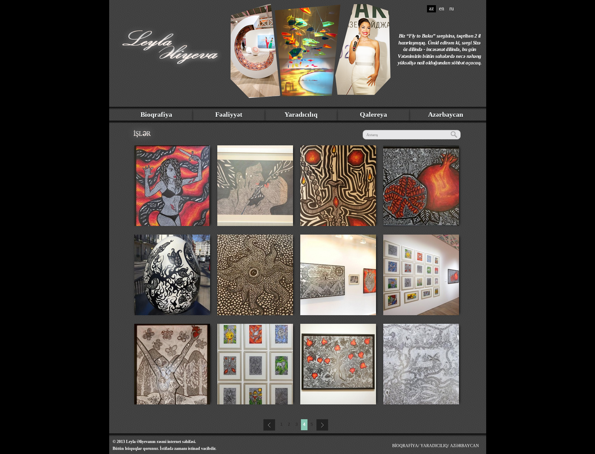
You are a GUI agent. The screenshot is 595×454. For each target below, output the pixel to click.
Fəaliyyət (228, 114)
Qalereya (373, 114)
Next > (323, 424)
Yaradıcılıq (300, 114)
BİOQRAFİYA (405, 445)
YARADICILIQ (434, 445)
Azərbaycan (445, 114)
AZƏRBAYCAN (464, 445)
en (441, 8)
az (431, 8)
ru (451, 8)
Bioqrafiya (156, 114)
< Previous (268, 424)
